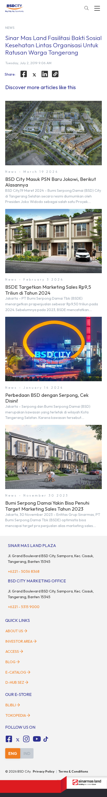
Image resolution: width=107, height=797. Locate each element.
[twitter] (34, 75)
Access (12, 651)
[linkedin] (45, 74)
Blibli (10, 705)
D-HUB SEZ (15, 682)
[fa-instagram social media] (26, 739)
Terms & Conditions (73, 771)
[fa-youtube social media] (37, 739)
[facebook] (23, 74)
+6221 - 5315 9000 (23, 606)
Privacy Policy (44, 771)
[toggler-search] (86, 8)
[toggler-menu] (97, 8)
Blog (10, 662)
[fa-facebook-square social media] (9, 739)
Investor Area (18, 641)
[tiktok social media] (17, 740)
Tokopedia (15, 715)
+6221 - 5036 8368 (23, 571)
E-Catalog (16, 672)
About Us (14, 631)
